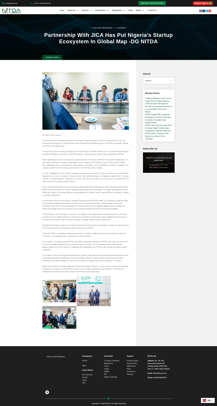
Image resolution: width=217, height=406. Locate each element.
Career (106, 369)
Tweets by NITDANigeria (55, 357)
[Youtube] (210, 11)
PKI (105, 374)
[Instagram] (203, 11)
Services (85, 10)
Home (62, 10)
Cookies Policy (132, 361)
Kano (84, 383)
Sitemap (130, 374)
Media (138, 10)
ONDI (84, 366)
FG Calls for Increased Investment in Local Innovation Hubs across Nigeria (158, 109)
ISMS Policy (131, 366)
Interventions (100, 10)
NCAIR (84, 361)
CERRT (106, 371)
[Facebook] (200, 11)
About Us (71, 10)
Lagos (84, 380)
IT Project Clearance (111, 361)
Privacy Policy (132, 363)
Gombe (85, 377)
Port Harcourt (87, 375)
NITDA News (97, 28)
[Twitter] (206, 11)
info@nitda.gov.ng (159, 373)
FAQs (130, 10)
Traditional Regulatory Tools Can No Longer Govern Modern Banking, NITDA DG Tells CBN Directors (158, 101)
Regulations (117, 10)
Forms (106, 366)
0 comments (121, 28)
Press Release (107, 28)
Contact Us (151, 10)
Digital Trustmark (110, 377)
